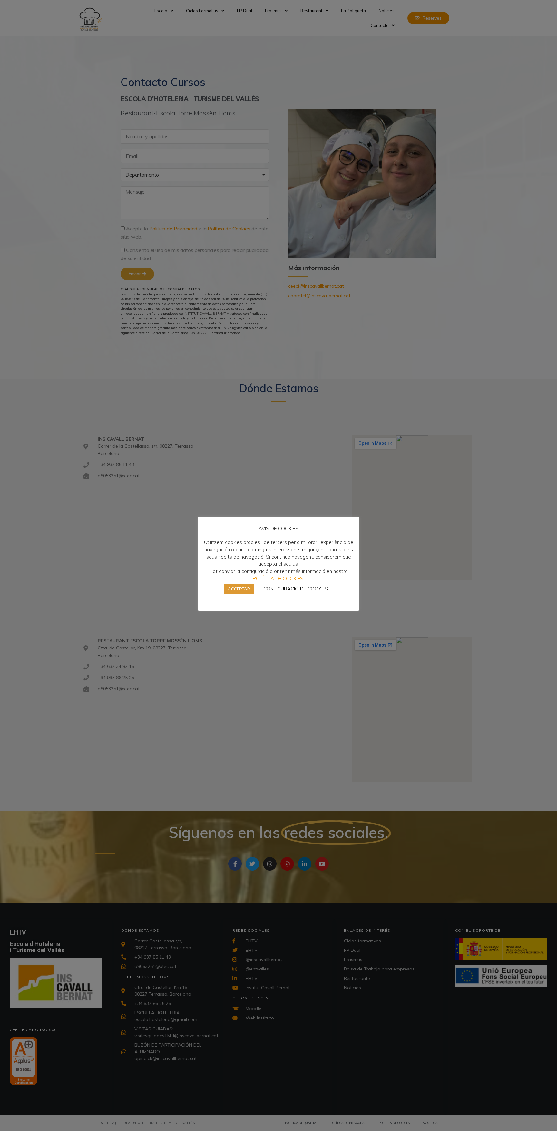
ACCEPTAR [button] (239, 588)
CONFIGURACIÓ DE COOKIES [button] (295, 589)
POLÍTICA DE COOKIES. (278, 578)
